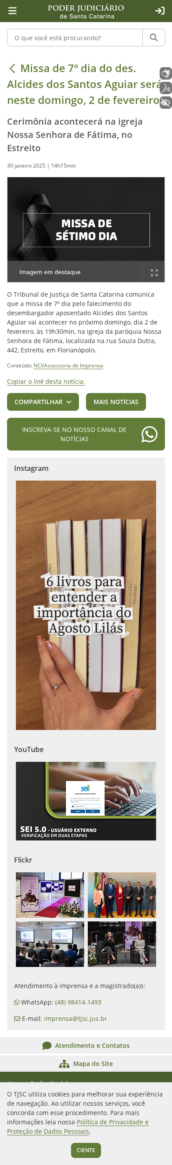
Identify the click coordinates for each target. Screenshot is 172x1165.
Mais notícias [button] (115, 401)
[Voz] (166, 88)
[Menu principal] (12, 11)
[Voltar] (12, 68)
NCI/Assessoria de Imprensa (68, 365)
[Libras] (166, 73)
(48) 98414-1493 (78, 1002)
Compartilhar (39, 401)
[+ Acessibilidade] (166, 102)
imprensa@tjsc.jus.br (75, 1018)
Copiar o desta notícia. (46, 381)
